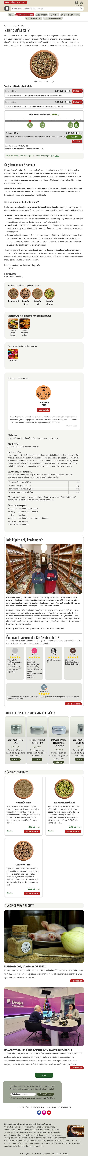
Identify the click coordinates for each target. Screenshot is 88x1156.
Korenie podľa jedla (33, 18)
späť (44, 1075)
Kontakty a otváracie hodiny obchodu (22, 628)
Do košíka (15, 759)
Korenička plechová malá (15, 741)
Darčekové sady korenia (70, 15)
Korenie (7, 26)
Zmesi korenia (41, 15)
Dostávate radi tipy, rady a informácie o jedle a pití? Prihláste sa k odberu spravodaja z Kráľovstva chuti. (32, 1087)
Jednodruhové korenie (24, 15)
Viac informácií (71, 426)
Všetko (11, 15)
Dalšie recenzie (73, 704)
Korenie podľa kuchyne (53, 18)
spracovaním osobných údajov (43, 1098)
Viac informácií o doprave (52, 628)
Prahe (57, 156)
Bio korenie (54, 15)
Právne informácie (60, 1153)
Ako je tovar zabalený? (44, 81)
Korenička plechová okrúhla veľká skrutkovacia (59, 743)
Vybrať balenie (32, 831)
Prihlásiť (76, 5)
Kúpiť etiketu (43, 410)
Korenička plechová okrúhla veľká (37, 741)
